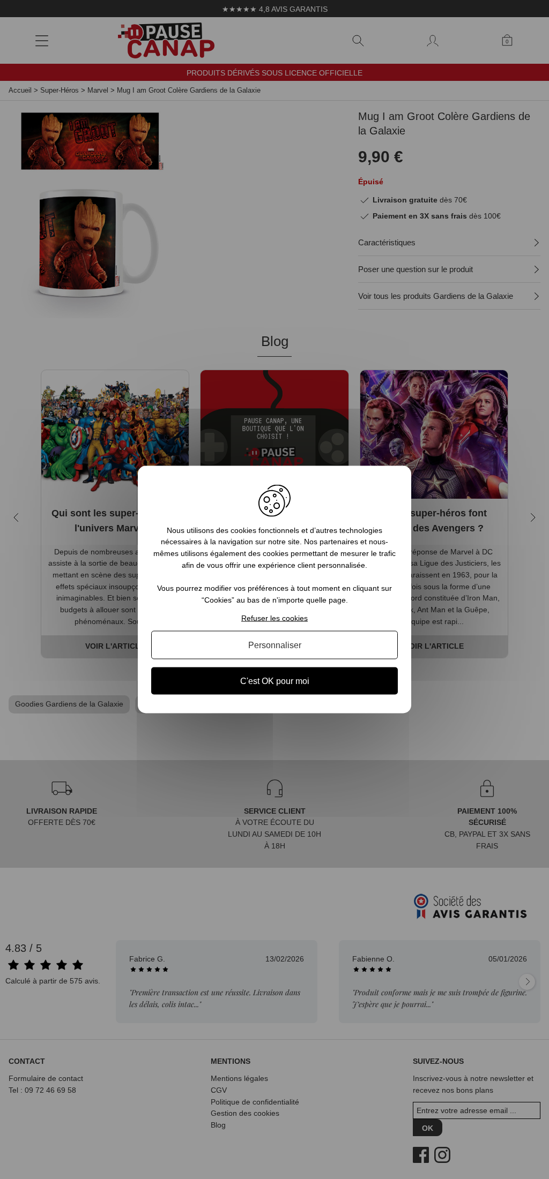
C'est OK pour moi (274, 681)
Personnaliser (274, 645)
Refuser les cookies (274, 618)
